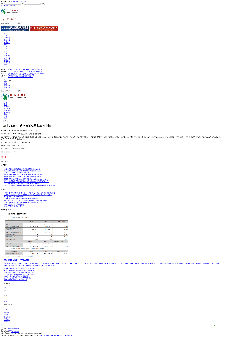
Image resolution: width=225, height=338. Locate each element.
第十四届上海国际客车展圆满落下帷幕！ (20, 77)
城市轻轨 (7, 85)
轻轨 (5, 84)
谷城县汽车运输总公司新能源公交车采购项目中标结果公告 (22, 176)
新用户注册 (4, 5)
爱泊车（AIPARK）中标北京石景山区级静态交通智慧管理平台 (23, 174)
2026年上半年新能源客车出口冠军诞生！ (17, 276)
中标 (5, 46)
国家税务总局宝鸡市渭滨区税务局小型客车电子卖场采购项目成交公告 (26, 180)
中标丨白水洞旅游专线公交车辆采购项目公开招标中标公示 (22, 171)
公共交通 (7, 37)
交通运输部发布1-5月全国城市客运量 (15, 280)
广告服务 (7, 316)
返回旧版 (23, 1)
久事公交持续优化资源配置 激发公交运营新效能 (19, 270)
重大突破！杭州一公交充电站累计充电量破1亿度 (19, 269)
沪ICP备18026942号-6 (46, 335)
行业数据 (7, 43)
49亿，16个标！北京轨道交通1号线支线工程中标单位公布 (22, 169)
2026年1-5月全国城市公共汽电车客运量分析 (17, 278)
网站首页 (15, 1)
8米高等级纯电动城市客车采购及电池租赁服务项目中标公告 (22, 183)
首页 (5, 33)
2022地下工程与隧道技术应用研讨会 (15, 206)
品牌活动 (7, 63)
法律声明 (7, 318)
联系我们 (7, 314)
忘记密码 (12, 5)
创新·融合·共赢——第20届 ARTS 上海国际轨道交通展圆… (26, 73)
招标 (5, 45)
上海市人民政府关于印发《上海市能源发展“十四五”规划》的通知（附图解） (28, 195)
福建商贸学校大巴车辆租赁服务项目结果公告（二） (20, 178)
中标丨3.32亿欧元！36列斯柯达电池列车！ (17, 172)
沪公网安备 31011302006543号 (62, 335)
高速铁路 (7, 87)
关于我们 (7, 312)
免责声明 (7, 320)
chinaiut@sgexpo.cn (13, 328)
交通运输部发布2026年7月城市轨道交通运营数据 (19, 272)
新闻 (5, 35)
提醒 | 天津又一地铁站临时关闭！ (14, 197)
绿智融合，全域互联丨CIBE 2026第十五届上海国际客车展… (26, 69)
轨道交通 (7, 39)
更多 (9, 210)
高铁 (5, 82)
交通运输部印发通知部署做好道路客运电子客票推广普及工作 (23, 202)
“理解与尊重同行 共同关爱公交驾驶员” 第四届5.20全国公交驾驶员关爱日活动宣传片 (30, 193)
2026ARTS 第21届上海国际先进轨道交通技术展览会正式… (26, 71)
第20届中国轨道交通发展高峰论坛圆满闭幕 (21, 75)
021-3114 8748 (12, 330)
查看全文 (3, 157)
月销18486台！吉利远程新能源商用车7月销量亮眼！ (20, 274)
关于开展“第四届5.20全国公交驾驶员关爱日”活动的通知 (21, 198)
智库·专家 (7, 41)
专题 (5, 48)
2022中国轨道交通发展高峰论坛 (14, 204)
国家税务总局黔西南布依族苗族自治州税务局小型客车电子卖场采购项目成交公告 (29, 185)
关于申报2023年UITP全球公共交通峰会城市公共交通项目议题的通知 (25, 200)
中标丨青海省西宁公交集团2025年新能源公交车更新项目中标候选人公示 (26, 182)
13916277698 (15, 332)
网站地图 (7, 322)
